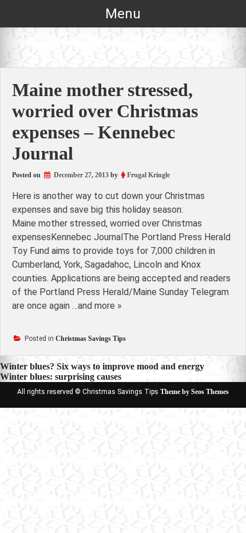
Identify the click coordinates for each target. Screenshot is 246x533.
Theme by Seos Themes (194, 392)
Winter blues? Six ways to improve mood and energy (102, 366)
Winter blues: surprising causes (60, 376)
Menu (123, 14)
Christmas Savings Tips (90, 339)
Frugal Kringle (148, 175)
